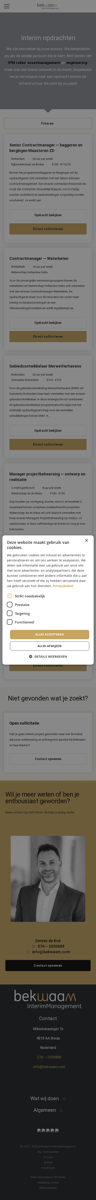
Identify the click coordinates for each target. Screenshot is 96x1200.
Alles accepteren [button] (49, 634)
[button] (48, 656)
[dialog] (48, 600)
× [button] (86, 540)
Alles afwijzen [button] (50, 646)
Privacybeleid (63, 586)
